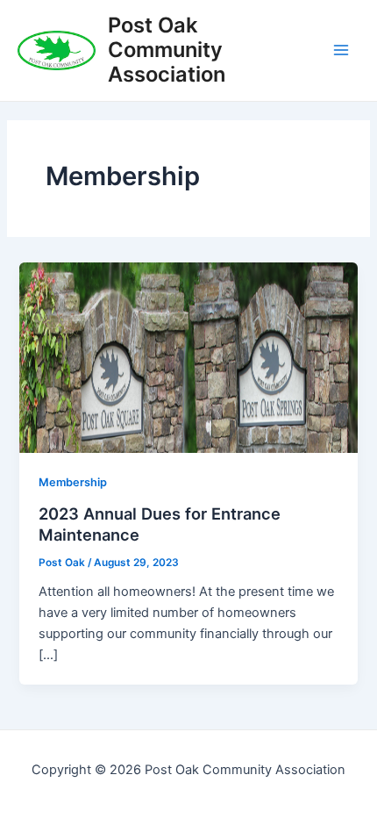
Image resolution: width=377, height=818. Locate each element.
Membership (73, 482)
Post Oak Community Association (166, 50)
